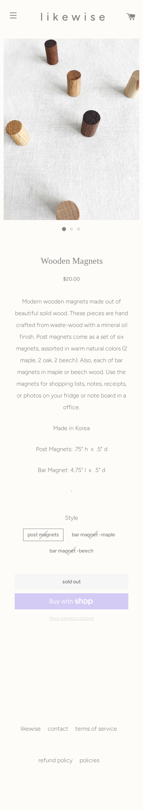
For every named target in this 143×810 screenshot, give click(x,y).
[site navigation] (8, 10)
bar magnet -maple (93, 535)
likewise (71, 17)
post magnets (43, 535)
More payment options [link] (71, 618)
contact (58, 728)
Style (71, 517)
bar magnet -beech (72, 551)
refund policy (55, 760)
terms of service (96, 728)
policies (89, 760)
